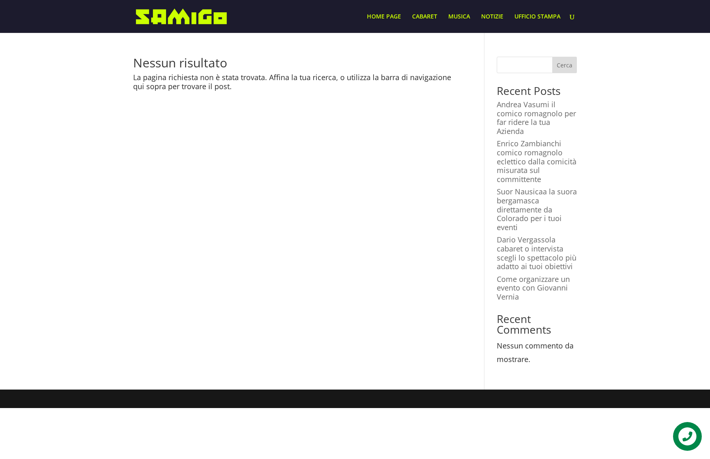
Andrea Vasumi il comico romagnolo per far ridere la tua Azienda (536, 117)
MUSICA (459, 17)
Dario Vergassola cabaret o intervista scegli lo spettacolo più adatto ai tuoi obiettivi (536, 253)
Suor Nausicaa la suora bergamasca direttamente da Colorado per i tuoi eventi (537, 209)
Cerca (564, 65)
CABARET (424, 17)
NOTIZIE (492, 17)
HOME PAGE (384, 17)
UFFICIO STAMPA (537, 17)
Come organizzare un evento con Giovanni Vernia (533, 288)
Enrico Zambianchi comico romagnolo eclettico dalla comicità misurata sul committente (536, 161)
